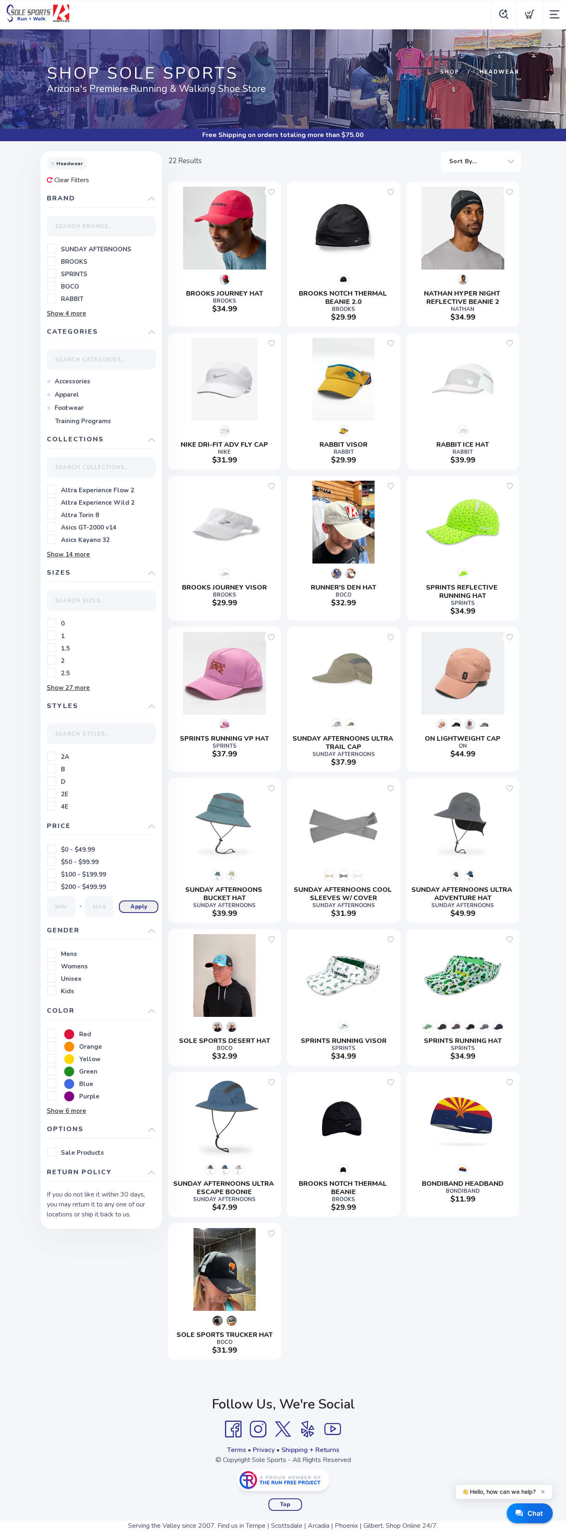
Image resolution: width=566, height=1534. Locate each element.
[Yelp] (307, 1429)
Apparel (67, 394)
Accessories (72, 381)
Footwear (69, 408)
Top (285, 1504)
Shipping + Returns (310, 1450)
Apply (139, 906)
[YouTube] (332, 1429)
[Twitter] (283, 1429)
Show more (66, 313)
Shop (450, 72)
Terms (236, 1450)
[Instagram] (258, 1429)
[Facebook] (233, 1429)
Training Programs (83, 421)
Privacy (264, 1450)
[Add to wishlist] (271, 192)
